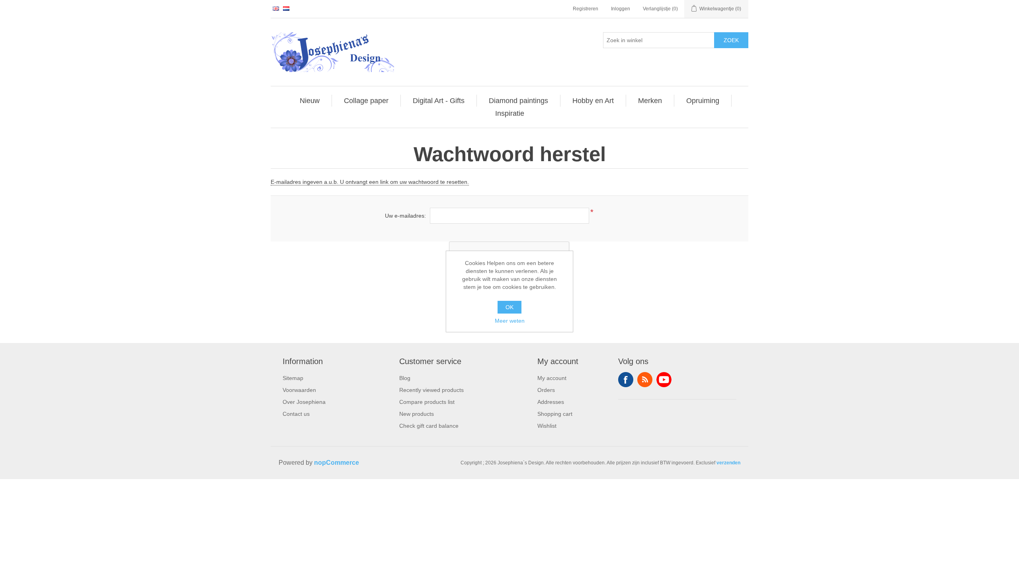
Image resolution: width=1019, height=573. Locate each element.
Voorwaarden (299, 390)
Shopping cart (554, 414)
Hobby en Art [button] (593, 101)
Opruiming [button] (702, 101)
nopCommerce (336, 462)
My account (551, 378)
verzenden (728, 463)
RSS (644, 379)
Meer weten (510, 321)
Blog (404, 378)
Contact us (296, 414)
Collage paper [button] (366, 101)
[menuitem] (310, 101)
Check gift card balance (429, 426)
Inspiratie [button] (509, 113)
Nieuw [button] (310, 101)
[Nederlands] (286, 8)
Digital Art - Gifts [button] (439, 101)
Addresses (550, 402)
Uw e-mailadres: (405, 215)
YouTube (664, 379)
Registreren (585, 9)
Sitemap (293, 378)
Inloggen (620, 9)
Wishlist (546, 426)
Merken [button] (650, 101)
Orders (546, 390)
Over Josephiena (304, 402)
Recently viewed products (431, 390)
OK (509, 307)
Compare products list (427, 402)
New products (416, 414)
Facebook (625, 379)
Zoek (731, 40)
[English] (276, 8)
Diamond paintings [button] (518, 101)
